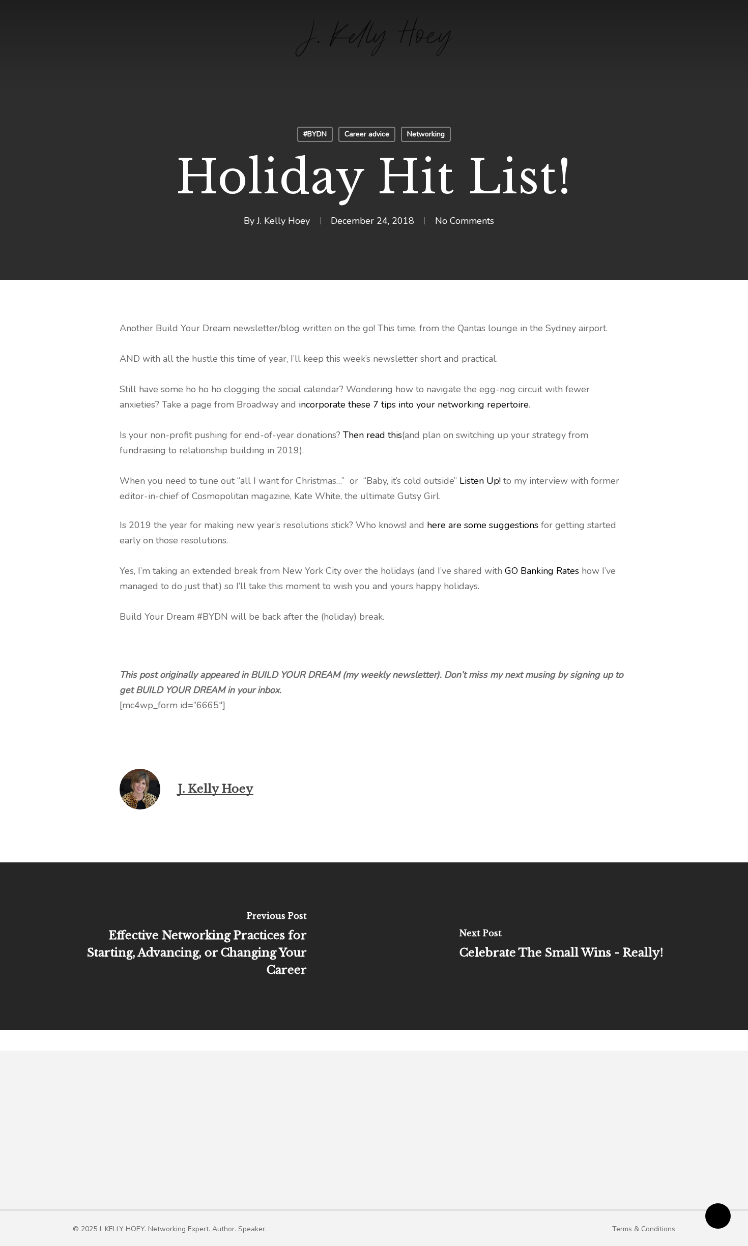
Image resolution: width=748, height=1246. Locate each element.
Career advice (366, 134)
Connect (560, 1142)
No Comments (464, 221)
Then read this (372, 435)
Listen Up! (480, 481)
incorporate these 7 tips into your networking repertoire (412, 404)
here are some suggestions (482, 525)
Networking (426, 134)
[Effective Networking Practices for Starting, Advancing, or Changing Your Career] (187, 946)
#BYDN (315, 134)
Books (405, 1142)
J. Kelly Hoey (283, 221)
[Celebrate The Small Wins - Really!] (561, 946)
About (282, 1142)
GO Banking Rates (542, 571)
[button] (170, 1229)
